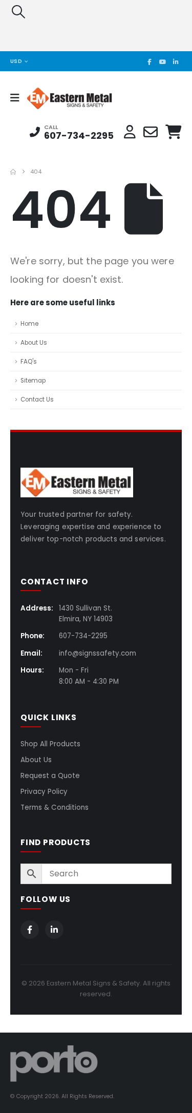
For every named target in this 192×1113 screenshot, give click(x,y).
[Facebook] (149, 61)
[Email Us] (150, 132)
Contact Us (37, 399)
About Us (33, 343)
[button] (18, 11)
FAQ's (28, 362)
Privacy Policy (44, 791)
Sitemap (33, 380)
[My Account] (130, 132)
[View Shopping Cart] (173, 132)
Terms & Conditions (54, 807)
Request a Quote (50, 776)
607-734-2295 (79, 135)
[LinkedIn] (175, 61)
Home (29, 324)
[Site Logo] (54, 98)
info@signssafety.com (97, 653)
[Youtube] (162, 61)
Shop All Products (50, 744)
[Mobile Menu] (18, 98)
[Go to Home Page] (13, 171)
